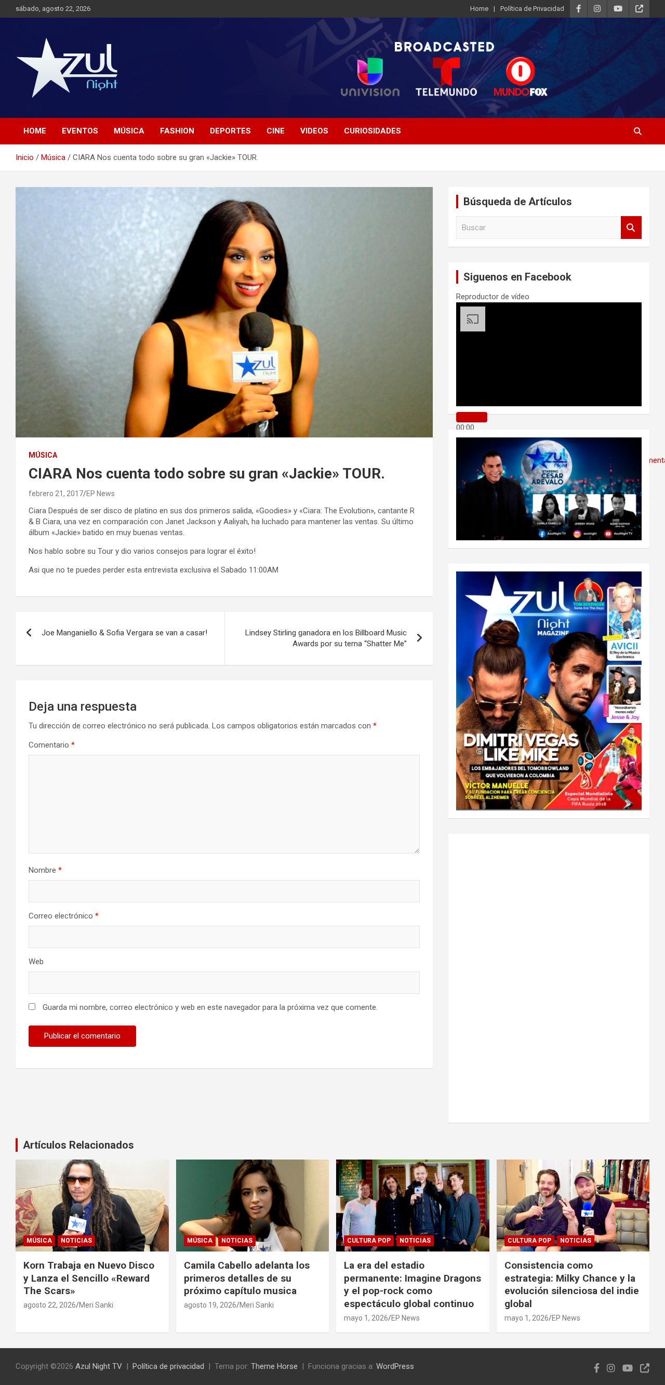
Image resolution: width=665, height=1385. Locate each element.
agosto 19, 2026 (210, 1305)
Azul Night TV (98, 1366)
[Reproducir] (471, 417)
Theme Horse (274, 1366)
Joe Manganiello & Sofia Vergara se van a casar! (124, 632)
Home (479, 8)
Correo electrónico (64, 916)
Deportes (230, 131)
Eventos (80, 131)
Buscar (631, 227)
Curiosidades (372, 131)
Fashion (177, 131)
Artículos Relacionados (78, 1145)
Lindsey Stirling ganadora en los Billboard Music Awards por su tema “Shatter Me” (326, 638)
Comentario (52, 745)
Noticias (76, 1240)
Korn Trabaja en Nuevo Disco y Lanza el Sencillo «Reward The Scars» (88, 1278)
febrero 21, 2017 (56, 493)
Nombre (45, 870)
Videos (314, 131)
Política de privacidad (168, 1366)
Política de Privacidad (532, 8)
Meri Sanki (96, 1305)
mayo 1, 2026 (366, 1318)
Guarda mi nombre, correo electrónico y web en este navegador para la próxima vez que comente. (210, 1007)
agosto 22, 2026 (49, 1305)
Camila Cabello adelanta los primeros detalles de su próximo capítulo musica (247, 1278)
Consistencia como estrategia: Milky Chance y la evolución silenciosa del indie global (571, 1284)
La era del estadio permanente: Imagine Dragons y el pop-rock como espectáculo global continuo (412, 1284)
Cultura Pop (369, 1240)
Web (36, 961)
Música (129, 131)
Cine (276, 131)
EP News (100, 493)
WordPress (395, 1366)
